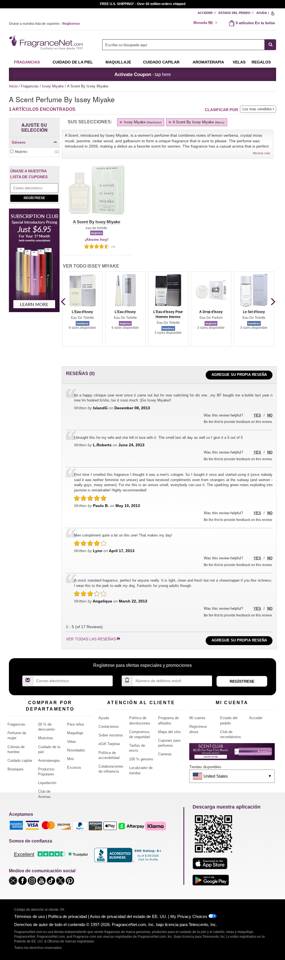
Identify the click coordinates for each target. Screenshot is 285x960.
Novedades (76, 750)
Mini (70, 759)
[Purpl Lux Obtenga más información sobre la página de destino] (232, 753)
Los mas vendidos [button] (257, 109)
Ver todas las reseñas (91, 639)
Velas (71, 741)
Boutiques (16, 769)
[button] (96, 193)
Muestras (45, 738)
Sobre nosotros (111, 735)
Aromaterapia (49, 760)
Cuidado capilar (161, 62)
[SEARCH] (270, 44)
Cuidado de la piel (73, 62)
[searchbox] (183, 44)
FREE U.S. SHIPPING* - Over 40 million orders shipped (142, 4)
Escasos (74, 767)
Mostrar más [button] (261, 153)
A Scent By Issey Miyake (198, 122)
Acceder (205, 12)
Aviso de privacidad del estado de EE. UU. (128, 916)
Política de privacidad (67, 916)
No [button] (269, 415)
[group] (82, 309)
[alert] (207, 23)
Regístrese (34, 198)
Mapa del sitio (169, 732)
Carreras (165, 754)
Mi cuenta (197, 718)
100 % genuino (141, 759)
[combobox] (189, 44)
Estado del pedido (234, 12)
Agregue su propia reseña (239, 375)
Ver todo (91, 266)
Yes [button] (257, 415)
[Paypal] (80, 825)
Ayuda (261, 12)
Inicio (13, 86)
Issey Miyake (53, 86)
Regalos (261, 62)
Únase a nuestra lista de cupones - (44, 24)
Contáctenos (109, 726)
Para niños (75, 724)
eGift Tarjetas (109, 744)
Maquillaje (118, 62)
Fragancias (27, 62)
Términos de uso (29, 916)
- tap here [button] (142, 74)
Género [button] (19, 142)
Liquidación (47, 783)
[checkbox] (34, 152)
